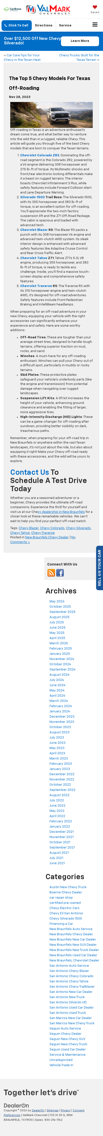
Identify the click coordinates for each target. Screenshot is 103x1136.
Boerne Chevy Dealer (66, 892)
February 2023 (61, 763)
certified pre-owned (65, 903)
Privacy (65, 1110)
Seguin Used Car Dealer (68, 1049)
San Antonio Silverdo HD (68, 1002)
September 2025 (63, 612)
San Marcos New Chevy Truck (72, 1023)
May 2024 (57, 690)
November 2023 (62, 722)
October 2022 (60, 784)
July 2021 (56, 858)
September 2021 (62, 847)
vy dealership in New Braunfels (61, 512)
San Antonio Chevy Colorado (72, 976)
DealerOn (38, 1110)
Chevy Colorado (52, 528)
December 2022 (62, 774)
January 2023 (60, 769)
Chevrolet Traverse (36, 286)
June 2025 (58, 627)
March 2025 (59, 643)
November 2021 (62, 837)
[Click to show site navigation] (95, 25)
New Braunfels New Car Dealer (73, 939)
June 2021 (57, 863)
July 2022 (57, 800)
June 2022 (58, 805)
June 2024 (58, 685)
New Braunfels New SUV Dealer (73, 945)
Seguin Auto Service (65, 1028)
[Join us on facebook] (60, 572)
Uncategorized (61, 1060)
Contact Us (29, 472)
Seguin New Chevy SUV (67, 1039)
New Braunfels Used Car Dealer (73, 955)
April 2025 (57, 638)
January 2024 (60, 711)
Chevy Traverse (43, 533)
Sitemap (52, 1110)
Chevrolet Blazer (34, 230)
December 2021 (62, 832)
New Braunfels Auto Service (71, 929)
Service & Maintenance (68, 1054)
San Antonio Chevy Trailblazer (72, 986)
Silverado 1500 (32, 197)
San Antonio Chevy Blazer (69, 971)
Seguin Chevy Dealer (66, 1034)
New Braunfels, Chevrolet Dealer (74, 960)
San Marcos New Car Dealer (71, 1018)
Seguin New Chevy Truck (68, 1044)
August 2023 (60, 732)
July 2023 (57, 737)
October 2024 (60, 664)
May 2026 (57, 601)
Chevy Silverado (78, 528)
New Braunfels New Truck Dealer (74, 950)
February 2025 (61, 648)
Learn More (80, 41)
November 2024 (62, 659)
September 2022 (63, 790)
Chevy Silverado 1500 (66, 918)
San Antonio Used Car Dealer (72, 1007)
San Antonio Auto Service (69, 965)
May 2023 (57, 748)
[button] (17, 25)
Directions (43, 25)
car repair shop (61, 897)
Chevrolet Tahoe (33, 258)
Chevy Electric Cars (65, 908)
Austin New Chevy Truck (68, 887)
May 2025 (57, 633)
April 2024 (57, 695)
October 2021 (60, 842)
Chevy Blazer (28, 528)
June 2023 (58, 743)
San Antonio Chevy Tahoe (69, 981)
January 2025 (60, 654)
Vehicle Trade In (61, 1065)
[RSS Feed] (51, 572)
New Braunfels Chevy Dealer (47, 537)
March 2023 (59, 758)
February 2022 (61, 821)
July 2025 (57, 622)
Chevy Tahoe (20, 533)
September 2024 (63, 669)
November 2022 (62, 779)
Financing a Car (61, 924)
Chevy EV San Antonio (66, 913)
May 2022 (57, 811)
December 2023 (62, 716)
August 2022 (60, 795)
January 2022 (60, 826)
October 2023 (60, 727)
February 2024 (61, 706)
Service (65, 25)
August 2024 (60, 674)
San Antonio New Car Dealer (71, 992)
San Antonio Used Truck (68, 1013)
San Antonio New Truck (67, 997)
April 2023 (57, 753)
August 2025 (60, 617)
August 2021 (59, 852)
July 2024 (57, 680)
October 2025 (60, 606)
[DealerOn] (16, 1105)
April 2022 (57, 816)
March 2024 (59, 701)
